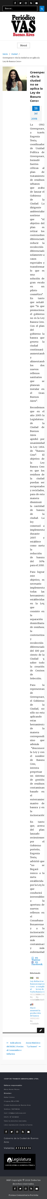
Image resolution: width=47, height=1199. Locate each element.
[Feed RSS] (31, 3)
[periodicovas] (26, 3)
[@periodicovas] (15, 3)
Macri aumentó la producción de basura (35, 1012)
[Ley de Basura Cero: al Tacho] (31, 978)
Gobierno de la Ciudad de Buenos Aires (21, 1140)
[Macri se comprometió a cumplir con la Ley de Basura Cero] (37, 978)
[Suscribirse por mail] (36, 3)
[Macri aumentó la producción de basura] (31, 1004)
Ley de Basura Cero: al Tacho (33, 986)
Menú (23, 45)
